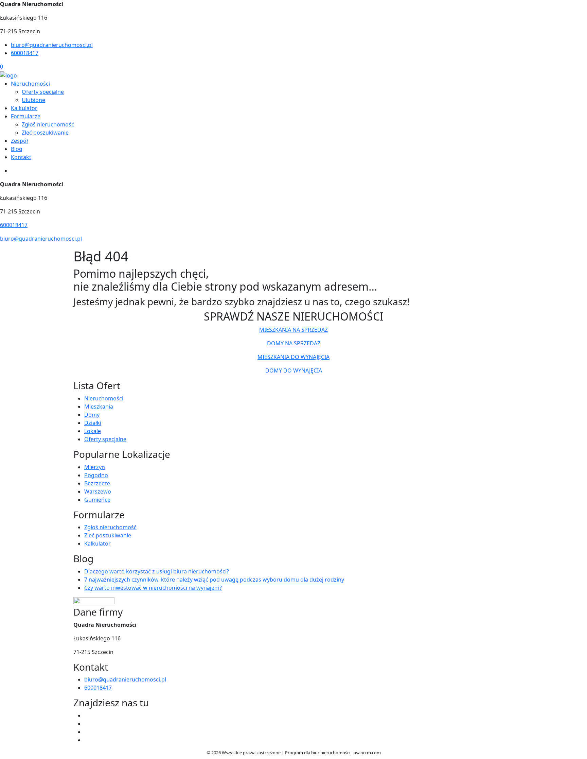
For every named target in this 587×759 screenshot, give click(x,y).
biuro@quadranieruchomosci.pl (52, 45)
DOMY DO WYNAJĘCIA (293, 370)
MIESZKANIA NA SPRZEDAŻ (293, 329)
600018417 (24, 53)
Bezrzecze (97, 483)
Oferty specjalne (43, 92)
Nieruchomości (30, 83)
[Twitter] (87, 723)
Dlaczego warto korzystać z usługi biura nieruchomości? (156, 571)
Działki (92, 423)
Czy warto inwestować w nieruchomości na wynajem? (153, 587)
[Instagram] (87, 740)
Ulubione (33, 100)
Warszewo (97, 491)
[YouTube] (87, 732)
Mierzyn (94, 467)
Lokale (92, 431)
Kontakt (21, 157)
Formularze (25, 116)
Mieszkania (98, 406)
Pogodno (96, 475)
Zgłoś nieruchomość (48, 124)
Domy (92, 414)
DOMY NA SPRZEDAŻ (293, 343)
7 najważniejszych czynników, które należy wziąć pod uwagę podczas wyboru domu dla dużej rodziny (214, 579)
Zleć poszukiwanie (45, 132)
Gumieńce (97, 499)
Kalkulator (24, 108)
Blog (16, 149)
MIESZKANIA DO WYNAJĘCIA (293, 357)
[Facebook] (87, 715)
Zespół (19, 140)
